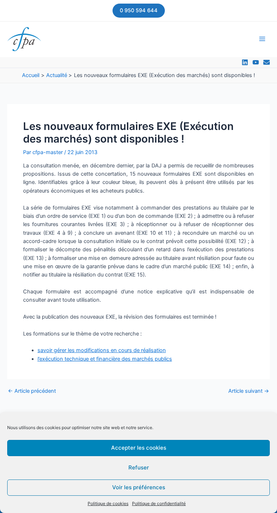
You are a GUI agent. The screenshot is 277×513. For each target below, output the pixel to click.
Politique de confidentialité (159, 503)
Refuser (138, 467)
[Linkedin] (245, 62)
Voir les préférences (138, 487)
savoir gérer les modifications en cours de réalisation (102, 350)
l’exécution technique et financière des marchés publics (105, 359)
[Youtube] (255, 62)
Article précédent (32, 391)
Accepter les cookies (138, 447)
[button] (139, 11)
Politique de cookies (108, 503)
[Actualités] (266, 62)
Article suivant (248, 391)
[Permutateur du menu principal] (262, 38)
